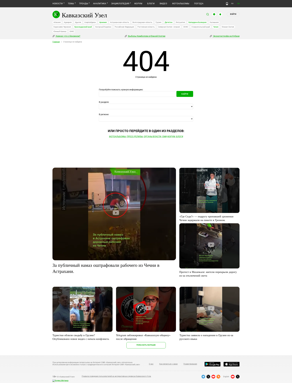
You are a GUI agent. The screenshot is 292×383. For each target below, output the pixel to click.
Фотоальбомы (180, 3)
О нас (151, 364)
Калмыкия (214, 22)
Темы (71, 3)
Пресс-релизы (135, 136)
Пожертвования (190, 364)
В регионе (104, 114)
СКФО (185, 27)
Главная (56, 42)
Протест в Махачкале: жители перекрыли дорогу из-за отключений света (208, 273)
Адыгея (78, 22)
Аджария (67, 22)
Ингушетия (180, 22)
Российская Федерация (124, 27)
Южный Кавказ (60, 31)
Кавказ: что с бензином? (67, 36)
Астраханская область (119, 22)
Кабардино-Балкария (197, 22)
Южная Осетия (228, 27)
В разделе (104, 102)
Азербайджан (90, 22)
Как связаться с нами (168, 364)
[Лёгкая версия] (227, 3)
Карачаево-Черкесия (62, 27)
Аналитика (99, 3)
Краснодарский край (83, 27)
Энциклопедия (120, 3)
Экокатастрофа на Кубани (226, 36)
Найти (184, 94)
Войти (233, 14)
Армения (103, 22)
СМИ (164, 136)
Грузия (158, 22)
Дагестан (168, 22)
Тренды (83, 3)
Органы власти (152, 136)
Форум (138, 3)
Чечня (215, 27)
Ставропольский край (200, 27)
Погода (198, 3)
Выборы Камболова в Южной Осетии (146, 36)
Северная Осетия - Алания (169, 27)
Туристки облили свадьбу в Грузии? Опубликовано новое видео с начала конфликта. (80, 337)
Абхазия (57, 22)
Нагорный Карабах (103, 27)
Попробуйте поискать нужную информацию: (121, 89)
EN (238, 4)
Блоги (151, 3)
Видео (163, 3)
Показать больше (146, 345)
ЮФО (72, 31)
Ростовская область (146, 27)
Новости (57, 3)
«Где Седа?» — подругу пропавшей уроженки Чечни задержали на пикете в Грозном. (206, 218)
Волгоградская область (142, 22)
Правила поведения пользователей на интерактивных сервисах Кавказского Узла (116, 376)
